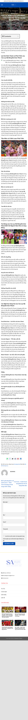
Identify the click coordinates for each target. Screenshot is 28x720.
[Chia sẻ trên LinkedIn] (20, 459)
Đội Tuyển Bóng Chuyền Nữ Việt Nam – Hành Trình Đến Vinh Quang (20, 615)
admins (21, 24)
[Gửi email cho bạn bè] (15, 459)
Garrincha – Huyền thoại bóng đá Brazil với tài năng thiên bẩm (20, 483)
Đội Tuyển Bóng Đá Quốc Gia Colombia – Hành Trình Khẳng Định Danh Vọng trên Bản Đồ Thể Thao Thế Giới (7, 615)
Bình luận (5, 502)
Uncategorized (14, 13)
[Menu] (2, 5)
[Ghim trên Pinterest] (18, 459)
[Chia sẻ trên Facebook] (10, 459)
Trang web (5, 529)
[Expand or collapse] (18, 36)
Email (4, 522)
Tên (4, 515)
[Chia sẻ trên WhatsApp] (7, 459)
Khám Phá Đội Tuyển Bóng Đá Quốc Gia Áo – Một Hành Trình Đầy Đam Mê (7, 628)
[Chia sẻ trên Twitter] (12, 459)
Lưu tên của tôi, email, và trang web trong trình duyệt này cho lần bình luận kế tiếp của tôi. (13, 538)
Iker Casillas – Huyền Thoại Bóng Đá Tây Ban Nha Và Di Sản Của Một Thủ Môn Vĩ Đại (20, 628)
